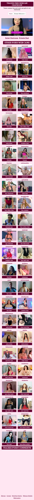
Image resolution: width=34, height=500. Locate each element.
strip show (9, 143)
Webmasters (17, 498)
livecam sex (9, 227)
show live (25, 76)
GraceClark (25, 46)
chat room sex (25, 394)
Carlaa (9, 414)
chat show (9, 60)
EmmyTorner (9, 246)
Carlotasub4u (25, 163)
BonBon (24, 96)
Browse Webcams (19, 14)
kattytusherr (25, 146)
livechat (9, 277)
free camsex (24, 210)
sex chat (9, 310)
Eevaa (9, 96)
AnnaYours (25, 347)
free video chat (24, 126)
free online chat (25, 227)
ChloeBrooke (25, 297)
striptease (25, 277)
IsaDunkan (9, 180)
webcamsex (24, 344)
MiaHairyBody (9, 397)
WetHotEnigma (25, 280)
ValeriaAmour (9, 313)
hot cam (9, 110)
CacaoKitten (24, 113)
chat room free (25, 327)
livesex (25, 160)
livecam (9, 160)
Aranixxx (24, 313)
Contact (9, 496)
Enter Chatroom (11, 38)
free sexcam (9, 177)
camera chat (25, 310)
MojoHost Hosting (17, 496)
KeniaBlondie (25, 196)
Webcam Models (27, 496)
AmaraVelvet (24, 414)
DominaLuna (24, 129)
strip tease (25, 60)
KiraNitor (9, 163)
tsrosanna (9, 430)
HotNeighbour (9, 129)
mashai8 (24, 79)
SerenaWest (24, 397)
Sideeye (9, 330)
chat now (25, 193)
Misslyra (9, 63)
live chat (9, 294)
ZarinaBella (25, 180)
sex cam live (25, 411)
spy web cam (25, 260)
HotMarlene (25, 246)
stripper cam (9, 260)
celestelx (9, 46)
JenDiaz (9, 364)
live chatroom (9, 193)
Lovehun (9, 213)
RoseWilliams (9, 79)
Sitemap (3, 496)
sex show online (25, 427)
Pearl (9, 280)
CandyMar (9, 146)
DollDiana (25, 263)
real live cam (9, 361)
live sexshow (25, 93)
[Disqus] (17, 472)
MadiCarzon (9, 297)
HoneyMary (9, 113)
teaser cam (9, 76)
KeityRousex (9, 347)
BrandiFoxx (9, 196)
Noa (25, 430)
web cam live (9, 377)
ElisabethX (25, 380)
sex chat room (25, 244)
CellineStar (9, 263)
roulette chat (25, 143)
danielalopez (25, 63)
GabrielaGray (25, 213)
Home (10, 14)
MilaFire (25, 330)
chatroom (25, 377)
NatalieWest (24, 364)
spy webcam (9, 244)
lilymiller (9, 230)
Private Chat (24, 38)
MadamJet (25, 230)
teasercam (25, 177)
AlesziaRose (9, 380)
